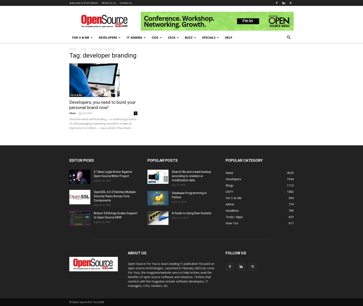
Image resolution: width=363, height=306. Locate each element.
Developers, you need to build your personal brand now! (102, 105)
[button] (289, 38)
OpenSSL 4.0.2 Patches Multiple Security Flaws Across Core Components (115, 196)
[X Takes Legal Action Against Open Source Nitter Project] (79, 177)
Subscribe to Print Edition (83, 2)
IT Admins (134, 37)
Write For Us (109, 2)
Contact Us (126, 2)
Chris (72, 113)
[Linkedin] (283, 3)
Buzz (189, 37)
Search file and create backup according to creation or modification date (191, 176)
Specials (209, 37)
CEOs (171, 37)
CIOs (155, 37)
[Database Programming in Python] (157, 198)
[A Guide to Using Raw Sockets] (157, 218)
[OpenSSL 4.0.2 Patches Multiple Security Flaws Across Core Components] (79, 197)
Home (73, 49)
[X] (290, 3)
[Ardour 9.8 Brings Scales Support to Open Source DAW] (79, 218)
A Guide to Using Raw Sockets (191, 213)
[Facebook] (277, 3)
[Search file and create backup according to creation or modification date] (157, 177)
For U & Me (80, 37)
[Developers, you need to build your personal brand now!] (103, 80)
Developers (108, 37)
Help (228, 37)
